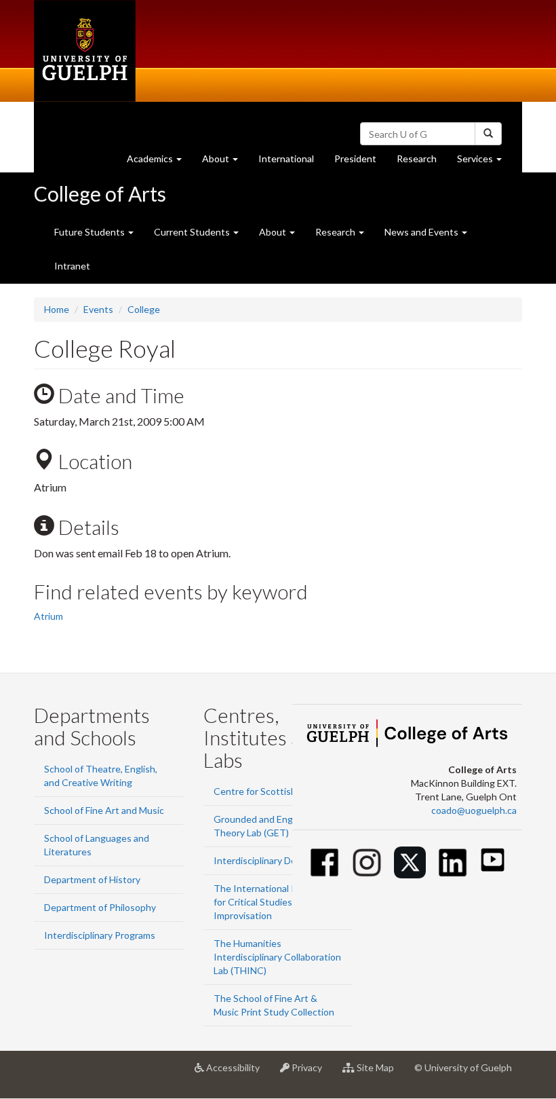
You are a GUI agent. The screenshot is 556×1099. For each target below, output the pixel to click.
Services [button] (484, 162)
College (143, 309)
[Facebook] (324, 862)
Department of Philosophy (100, 907)
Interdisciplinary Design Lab (272, 860)
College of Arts (100, 193)
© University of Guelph (463, 1067)
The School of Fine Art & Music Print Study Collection (274, 1005)
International (286, 158)
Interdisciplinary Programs (99, 935)
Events (98, 309)
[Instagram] (367, 862)
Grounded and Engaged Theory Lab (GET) (264, 825)
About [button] (225, 162)
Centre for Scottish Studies (272, 791)
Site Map (379, 1073)
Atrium (48, 616)
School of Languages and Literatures (96, 844)
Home (56, 309)
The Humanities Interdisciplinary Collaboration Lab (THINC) (277, 956)
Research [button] (336, 232)
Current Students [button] (193, 232)
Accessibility (237, 1073)
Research (422, 162)
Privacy (311, 1073)
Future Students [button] (90, 232)
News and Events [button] (422, 232)
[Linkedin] (453, 862)
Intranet (72, 266)
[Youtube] (492, 859)
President (355, 158)
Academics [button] (159, 162)
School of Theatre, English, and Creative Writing (100, 775)
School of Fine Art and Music (104, 810)
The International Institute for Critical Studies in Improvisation (272, 901)
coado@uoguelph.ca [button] (474, 810)
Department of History (92, 879)
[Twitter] (410, 862)
